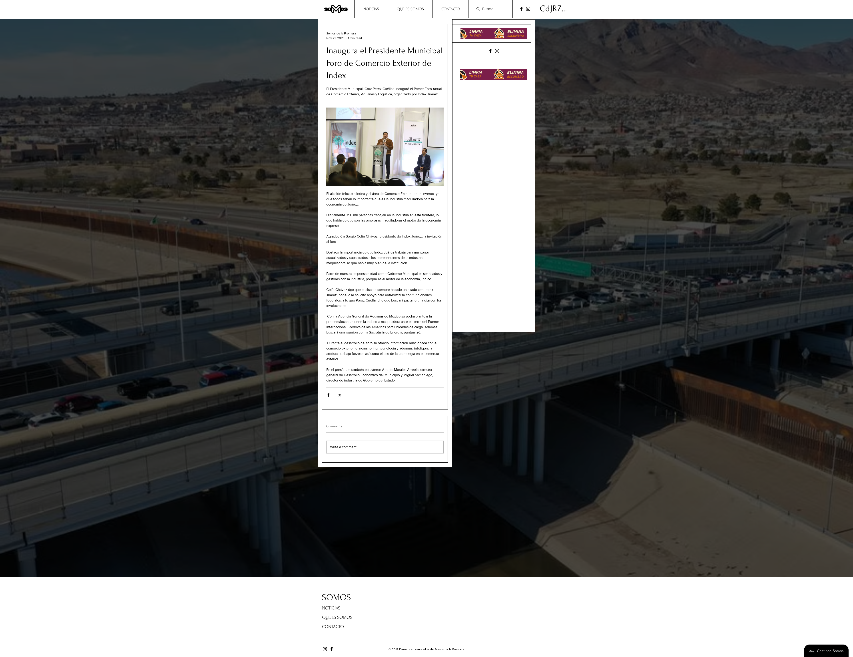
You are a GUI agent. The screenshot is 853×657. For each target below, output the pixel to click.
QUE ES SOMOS (337, 617)
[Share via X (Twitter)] (339, 395)
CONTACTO (333, 626)
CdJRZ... (553, 9)
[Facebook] (521, 9)
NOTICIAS (331, 608)
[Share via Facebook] (328, 395)
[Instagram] (528, 9)
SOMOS (336, 597)
